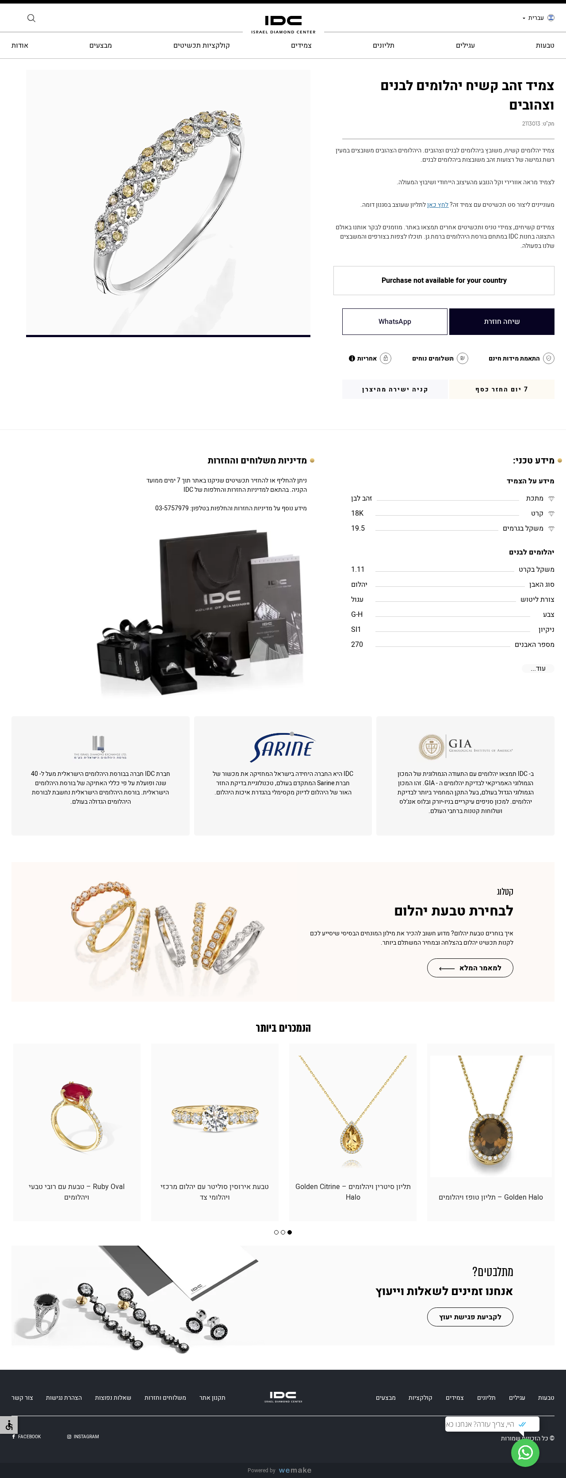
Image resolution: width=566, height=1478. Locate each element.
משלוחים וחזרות (165, 1397)
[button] (289, 1232)
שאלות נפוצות (113, 1397)
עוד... (538, 668)
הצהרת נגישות (64, 1397)
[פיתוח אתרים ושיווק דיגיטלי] (298, 1470)
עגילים (465, 45)
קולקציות (420, 1397)
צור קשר (22, 1397)
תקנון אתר (212, 1397)
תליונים (383, 45)
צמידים (301, 45)
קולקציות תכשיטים (201, 45)
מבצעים (100, 45)
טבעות (545, 45)
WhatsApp (395, 321)
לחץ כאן (437, 204)
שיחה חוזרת (502, 321)
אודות (19, 45)
